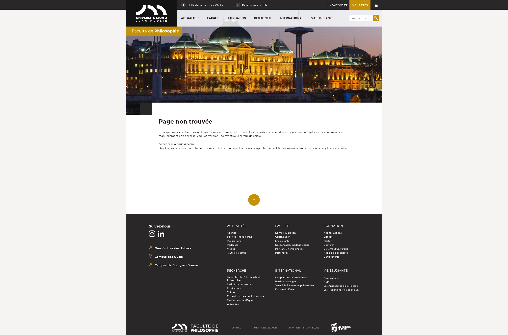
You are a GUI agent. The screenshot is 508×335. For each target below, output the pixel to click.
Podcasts (232, 245)
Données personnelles (304, 327)
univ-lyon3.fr (337, 5)
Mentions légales (265, 327)
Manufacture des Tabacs (173, 248)
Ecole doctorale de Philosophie (245, 296)
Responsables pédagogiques (292, 245)
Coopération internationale (291, 277)
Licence (328, 236)
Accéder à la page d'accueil (177, 144)
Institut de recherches (240, 284)
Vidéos (231, 248)
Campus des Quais (169, 256)
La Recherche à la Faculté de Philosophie (244, 279)
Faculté (213, 18)
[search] (363, 18)
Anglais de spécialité (336, 252)
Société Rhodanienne (239, 236)
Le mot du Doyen (285, 232)
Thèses (231, 292)
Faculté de (155, 31)
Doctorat (329, 245)
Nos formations (333, 232)
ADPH (327, 282)
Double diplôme (284, 289)
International (291, 18)
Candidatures (331, 256)
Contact (237, 327)
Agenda (231, 232)
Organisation (282, 236)
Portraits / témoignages (289, 248)
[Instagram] (152, 233)
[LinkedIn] (161, 233)
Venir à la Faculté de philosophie (294, 285)
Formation (237, 18)
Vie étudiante (322, 18)
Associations (331, 278)
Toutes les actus (236, 252)
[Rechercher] (376, 18)
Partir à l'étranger (285, 281)
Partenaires (282, 252)
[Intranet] (376, 5)
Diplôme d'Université (336, 248)
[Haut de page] (254, 200)
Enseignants (282, 241)
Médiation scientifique (240, 300)
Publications (234, 241)
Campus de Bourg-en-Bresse (176, 265)
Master (328, 241)
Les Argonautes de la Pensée (341, 286)
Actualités (190, 18)
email (236, 148)
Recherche (263, 18)
